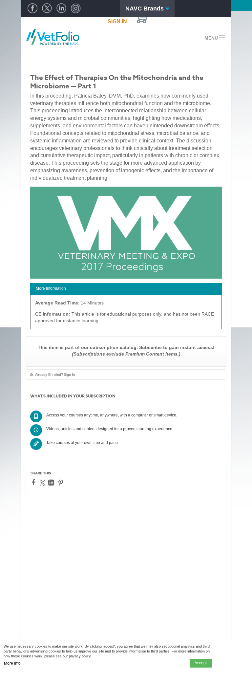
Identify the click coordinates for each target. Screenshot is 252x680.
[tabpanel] (126, 314)
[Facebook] (34, 482)
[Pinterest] (61, 483)
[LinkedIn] (52, 483)
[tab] (126, 289)
